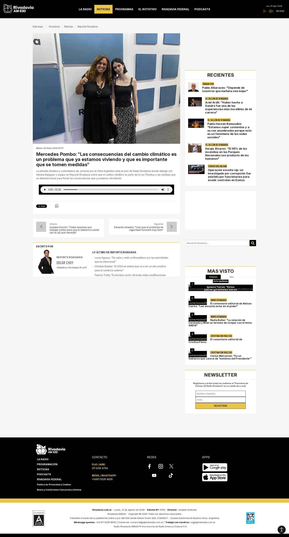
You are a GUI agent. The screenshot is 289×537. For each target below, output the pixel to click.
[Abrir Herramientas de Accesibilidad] (282, 530)
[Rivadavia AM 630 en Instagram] (162, 466)
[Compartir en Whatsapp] (57, 206)
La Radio (43, 459)
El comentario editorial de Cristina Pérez (215, 340)
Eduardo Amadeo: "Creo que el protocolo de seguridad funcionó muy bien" (138, 228)
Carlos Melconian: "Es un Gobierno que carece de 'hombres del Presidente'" (220, 357)
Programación (47, 464)
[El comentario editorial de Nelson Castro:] (197, 302)
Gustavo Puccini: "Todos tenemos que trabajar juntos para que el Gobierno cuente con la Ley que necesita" (74, 230)
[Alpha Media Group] (39, 519)
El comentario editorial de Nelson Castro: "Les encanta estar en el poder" (220, 305)
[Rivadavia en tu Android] (215, 467)
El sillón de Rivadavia (217, 98)
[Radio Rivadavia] (51, 448)
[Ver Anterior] (41, 227)
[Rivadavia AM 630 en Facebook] (151, 466)
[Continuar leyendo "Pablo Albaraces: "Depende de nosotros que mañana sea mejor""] (193, 87)
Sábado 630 (208, 83)
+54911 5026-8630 (102, 479)
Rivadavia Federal (49, 479)
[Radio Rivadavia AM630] (18, 7)
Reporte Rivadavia (70, 257)
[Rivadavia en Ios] (215, 477)
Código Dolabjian (217, 166)
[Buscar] (253, 243)
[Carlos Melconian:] (197, 354)
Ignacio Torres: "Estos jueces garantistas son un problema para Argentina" (220, 289)
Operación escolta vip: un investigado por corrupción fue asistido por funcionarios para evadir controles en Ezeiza (229, 175)
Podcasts (44, 474)
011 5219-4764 (100, 468)
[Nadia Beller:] (197, 318)
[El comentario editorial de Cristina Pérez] (197, 337)
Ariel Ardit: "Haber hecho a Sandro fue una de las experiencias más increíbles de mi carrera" (228, 107)
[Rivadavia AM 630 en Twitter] (173, 466)
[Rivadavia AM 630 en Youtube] (154, 475)
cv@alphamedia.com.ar (202, 522)
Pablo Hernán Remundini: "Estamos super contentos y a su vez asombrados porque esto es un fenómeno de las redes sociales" (229, 130)
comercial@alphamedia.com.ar (146, 522)
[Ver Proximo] (172, 227)
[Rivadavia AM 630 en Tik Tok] (171, 475)
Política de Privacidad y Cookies (54, 484)
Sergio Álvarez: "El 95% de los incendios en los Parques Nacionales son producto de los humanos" (227, 153)
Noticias (43, 469)
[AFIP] (250, 518)
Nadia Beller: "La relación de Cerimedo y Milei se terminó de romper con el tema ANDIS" (220, 323)
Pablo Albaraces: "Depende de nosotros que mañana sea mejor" (225, 89)
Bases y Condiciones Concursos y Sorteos (59, 489)
